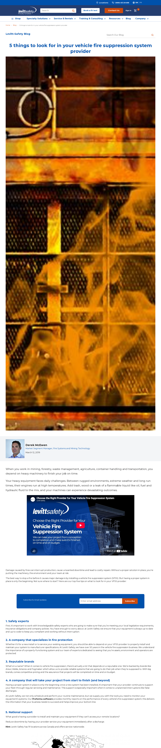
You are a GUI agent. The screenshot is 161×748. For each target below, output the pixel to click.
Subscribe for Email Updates (34, 600)
